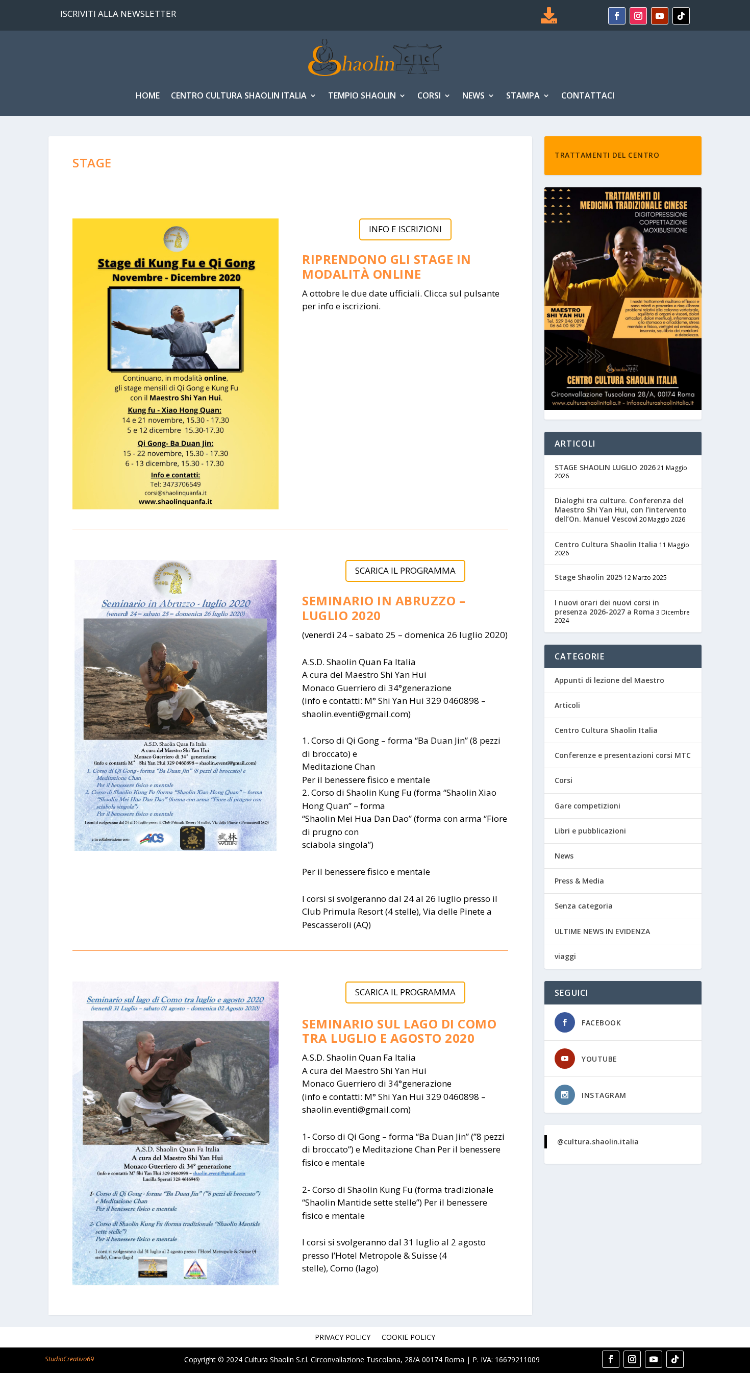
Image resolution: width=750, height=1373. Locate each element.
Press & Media (579, 881)
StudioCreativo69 (69, 1358)
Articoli (567, 705)
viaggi (565, 956)
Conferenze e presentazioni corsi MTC (623, 755)
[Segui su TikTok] (681, 15)
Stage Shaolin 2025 (588, 577)
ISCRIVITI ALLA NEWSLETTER (118, 13)
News (473, 95)
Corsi (429, 95)
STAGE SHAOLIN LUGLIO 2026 (605, 467)
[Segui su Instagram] (638, 15)
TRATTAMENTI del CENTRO (607, 155)
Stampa (523, 95)
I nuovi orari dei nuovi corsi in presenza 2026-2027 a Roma (607, 607)
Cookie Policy (408, 1338)
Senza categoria (584, 906)
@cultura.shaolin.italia (598, 1141)
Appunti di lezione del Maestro (609, 680)
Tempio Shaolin (362, 95)
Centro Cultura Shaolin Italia (239, 95)
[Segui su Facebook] (617, 15)
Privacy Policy (342, 1338)
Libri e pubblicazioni (590, 831)
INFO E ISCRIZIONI (405, 229)
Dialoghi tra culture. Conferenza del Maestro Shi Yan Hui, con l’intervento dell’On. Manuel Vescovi (621, 510)
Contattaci (587, 95)
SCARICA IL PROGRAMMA (405, 570)
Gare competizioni (587, 806)
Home (148, 95)
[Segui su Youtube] (659, 15)
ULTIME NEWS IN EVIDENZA (602, 931)
